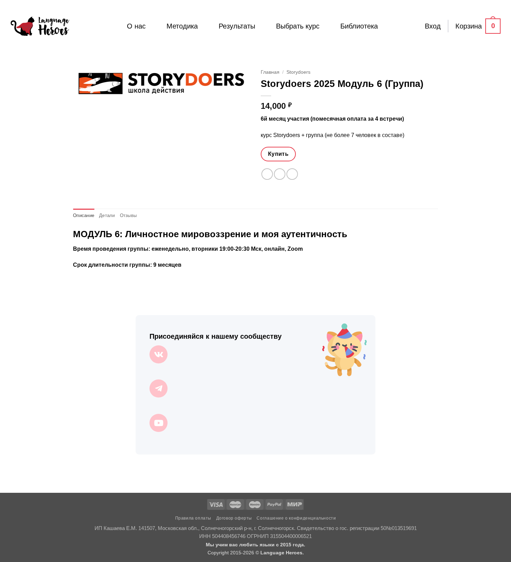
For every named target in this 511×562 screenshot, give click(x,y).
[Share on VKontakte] (292, 174)
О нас (136, 26)
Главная (270, 72)
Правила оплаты (193, 518)
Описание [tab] (83, 215)
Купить (278, 154)
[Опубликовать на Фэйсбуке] (267, 174)
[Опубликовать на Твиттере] (279, 174)
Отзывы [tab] (128, 215)
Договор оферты (234, 518)
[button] (433, 26)
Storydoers (298, 72)
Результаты (237, 26)
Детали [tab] (107, 215)
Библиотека (359, 26)
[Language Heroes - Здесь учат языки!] (39, 26)
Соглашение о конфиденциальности (296, 518)
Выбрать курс (297, 26)
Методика (182, 26)
